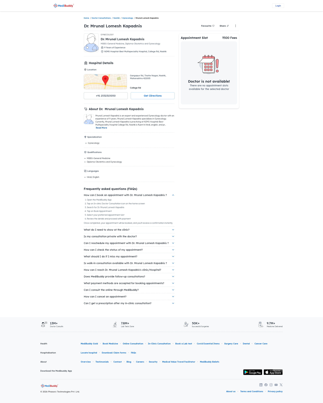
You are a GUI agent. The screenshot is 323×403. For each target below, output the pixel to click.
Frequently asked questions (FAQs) (110, 189)
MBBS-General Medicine (98, 158)
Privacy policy (275, 391)
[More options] (235, 26)
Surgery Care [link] (231, 343)
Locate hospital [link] (89, 352)
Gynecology (127, 18)
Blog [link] (129, 362)
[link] (63, 5)
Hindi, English (93, 177)
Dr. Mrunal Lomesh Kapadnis (113, 25)
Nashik (116, 18)
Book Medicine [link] (110, 343)
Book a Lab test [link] (183, 343)
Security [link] (153, 362)
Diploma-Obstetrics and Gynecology (104, 162)
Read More (101, 127)
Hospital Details (101, 63)
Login (278, 5)
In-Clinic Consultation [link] (159, 343)
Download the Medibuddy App (56, 371)
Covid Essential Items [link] (208, 343)
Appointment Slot (194, 38)
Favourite (206, 26)
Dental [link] (246, 343)
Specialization (94, 137)
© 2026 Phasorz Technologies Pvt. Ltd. (60, 391)
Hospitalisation (48, 352)
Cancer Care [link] (260, 343)
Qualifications (94, 152)
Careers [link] (140, 362)
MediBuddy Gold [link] (89, 343)
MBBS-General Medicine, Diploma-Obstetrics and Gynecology (130, 43)
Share (223, 26)
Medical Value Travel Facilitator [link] (178, 362)
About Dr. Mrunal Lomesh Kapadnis (116, 109)
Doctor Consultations (101, 18)
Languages (93, 171)
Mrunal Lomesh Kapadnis (147, 18)
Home (86, 18)
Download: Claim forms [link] (114, 352)
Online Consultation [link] (133, 343)
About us (230, 391)
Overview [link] (86, 362)
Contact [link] (117, 362)
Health (43, 343)
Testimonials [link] (102, 362)
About (43, 362)
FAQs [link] (133, 352)
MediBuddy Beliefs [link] (209, 362)
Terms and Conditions (251, 391)
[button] (106, 95)
